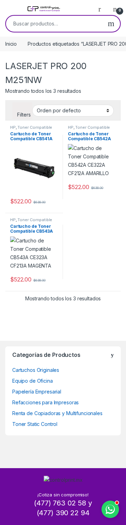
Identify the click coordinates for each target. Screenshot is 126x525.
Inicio (11, 44)
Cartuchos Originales (35, 370)
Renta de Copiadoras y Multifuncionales (57, 413)
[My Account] (102, 9)
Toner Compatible (35, 127)
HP (13, 127)
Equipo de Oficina (32, 381)
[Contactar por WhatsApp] (110, 509)
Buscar (111, 24)
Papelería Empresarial (36, 392)
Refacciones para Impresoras (45, 402)
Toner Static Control (34, 424)
